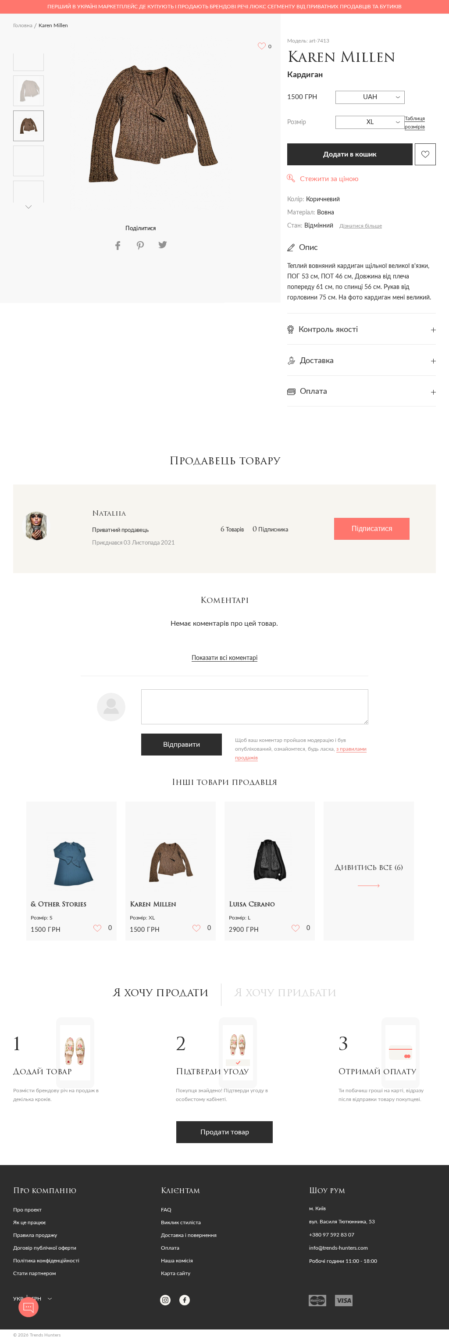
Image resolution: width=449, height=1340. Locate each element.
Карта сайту (175, 1273)
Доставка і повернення (189, 1235)
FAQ (166, 1209)
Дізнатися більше (360, 225)
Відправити (181, 744)
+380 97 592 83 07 (331, 1234)
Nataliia (109, 513)
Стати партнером (34, 1273)
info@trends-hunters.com (338, 1248)
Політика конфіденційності (46, 1260)
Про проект (27, 1209)
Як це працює (29, 1222)
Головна (22, 25)
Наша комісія (177, 1260)
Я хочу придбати (285, 993)
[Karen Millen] (151, 123)
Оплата (170, 1248)
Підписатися (372, 528)
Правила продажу (35, 1235)
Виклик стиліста (181, 1222)
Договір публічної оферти (44, 1248)
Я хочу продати (160, 993)
